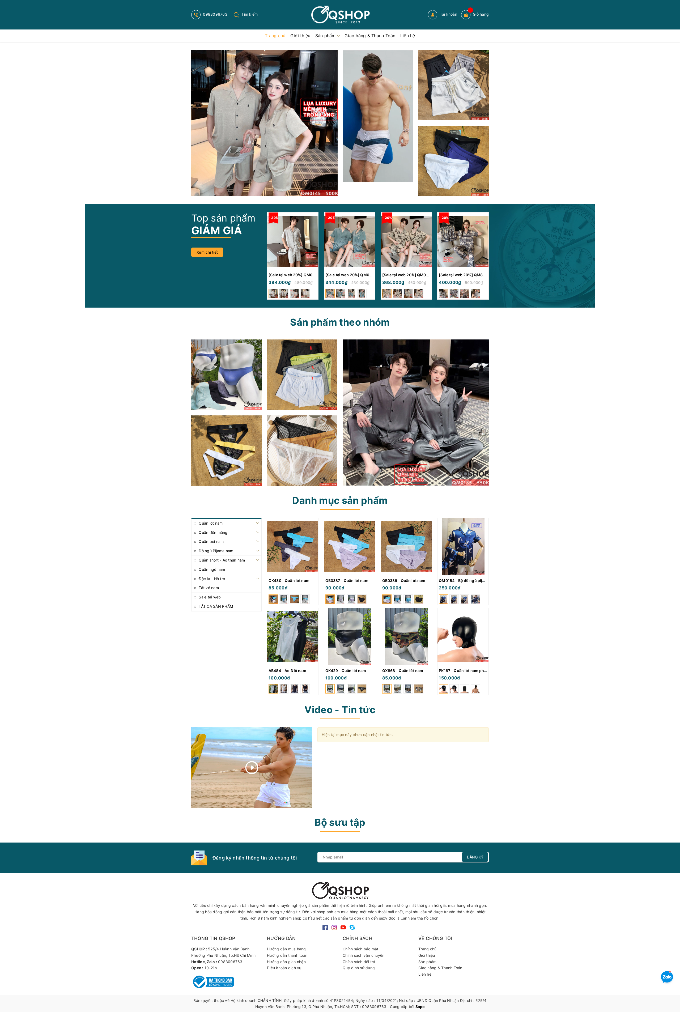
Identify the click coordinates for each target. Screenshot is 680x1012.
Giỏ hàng (481, 14)
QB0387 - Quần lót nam (346, 580)
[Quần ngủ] (302, 374)
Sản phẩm (427, 961)
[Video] (251, 767)
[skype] (352, 927)
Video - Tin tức (339, 710)
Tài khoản (448, 14)
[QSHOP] (340, 890)
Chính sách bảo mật (361, 949)
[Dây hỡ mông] (226, 450)
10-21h (211, 968)
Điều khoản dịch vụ (284, 968)
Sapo (420, 1006)
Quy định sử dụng (359, 968)
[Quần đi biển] (378, 116)
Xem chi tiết (207, 252)
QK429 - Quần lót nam (345, 670)
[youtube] (343, 927)
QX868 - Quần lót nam (402, 670)
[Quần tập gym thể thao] (453, 85)
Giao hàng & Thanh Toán (440, 968)
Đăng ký (475, 857)
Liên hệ (424, 974)
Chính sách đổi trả (359, 961)
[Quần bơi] (453, 161)
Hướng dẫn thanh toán (287, 955)
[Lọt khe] (226, 374)
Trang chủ (427, 949)
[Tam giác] (302, 450)
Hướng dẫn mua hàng (286, 949)
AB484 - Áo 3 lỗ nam (287, 670)
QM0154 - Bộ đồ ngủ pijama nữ (467, 580)
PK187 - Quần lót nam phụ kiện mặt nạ (473, 670)
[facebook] (325, 927)
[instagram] (334, 927)
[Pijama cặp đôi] (264, 123)
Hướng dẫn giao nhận (286, 961)
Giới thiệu (426, 955)
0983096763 (214, 14)
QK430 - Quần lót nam (289, 580)
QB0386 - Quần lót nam (404, 580)
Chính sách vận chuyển (363, 955)
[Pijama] (416, 412)
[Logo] (340, 14)
